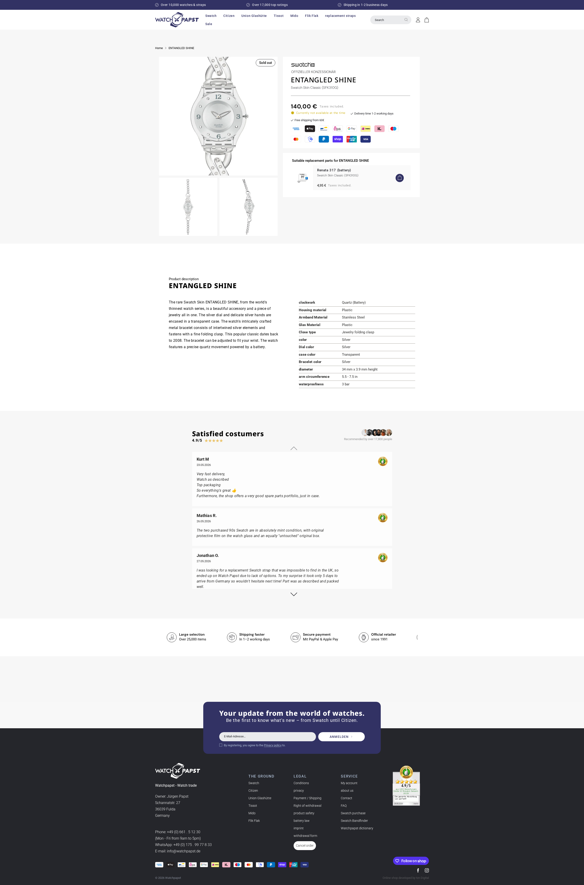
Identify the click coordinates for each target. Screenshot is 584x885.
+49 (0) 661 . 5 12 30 (183, 832)
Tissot (252, 805)
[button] (211, 16)
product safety (304, 813)
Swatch (253, 783)
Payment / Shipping (307, 798)
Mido (252, 813)
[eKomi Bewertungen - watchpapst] (406, 786)
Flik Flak (254, 820)
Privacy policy (273, 745)
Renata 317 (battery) (334, 170)
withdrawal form (305, 836)
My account (349, 783)
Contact (346, 798)
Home (159, 48)
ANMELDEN (339, 737)
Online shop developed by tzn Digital (406, 878)
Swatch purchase (353, 813)
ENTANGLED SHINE (181, 48)
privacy (299, 790)
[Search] (406, 19)
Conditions (301, 783)
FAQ (344, 805)
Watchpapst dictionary (357, 828)
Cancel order (305, 845)
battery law (302, 820)
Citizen (253, 790)
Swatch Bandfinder (354, 820)
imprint (299, 828)
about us (347, 790)
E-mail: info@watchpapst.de (177, 851)
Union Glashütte (259, 798)
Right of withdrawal (307, 805)
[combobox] (390, 20)
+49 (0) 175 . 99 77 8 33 (192, 845)
